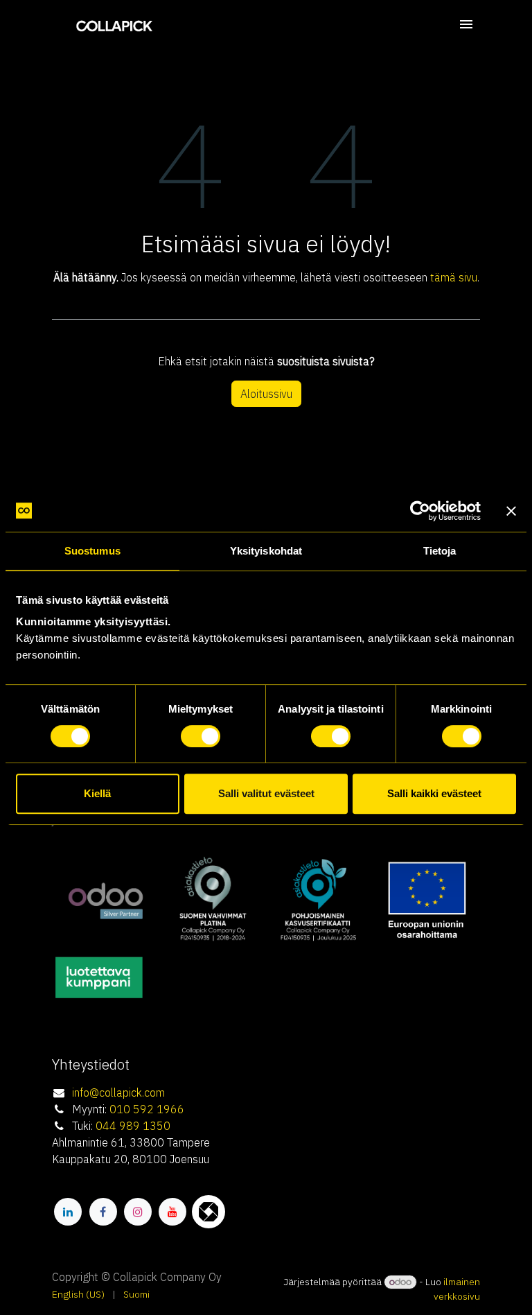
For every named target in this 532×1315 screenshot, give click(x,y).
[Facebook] (103, 1212)
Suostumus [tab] (92, 551)
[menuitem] (78, 1294)
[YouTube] (172, 1212)
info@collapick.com (118, 1092)
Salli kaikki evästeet (434, 793)
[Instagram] (138, 1212)
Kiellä (97, 793)
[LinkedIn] (68, 1212)
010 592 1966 (146, 1109)
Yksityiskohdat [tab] (266, 551)
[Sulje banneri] (511, 511)
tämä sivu (453, 277)
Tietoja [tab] (439, 551)
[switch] (200, 736)
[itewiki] (208, 1211)
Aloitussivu (266, 394)
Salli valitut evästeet (266, 793)
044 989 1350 (133, 1126)
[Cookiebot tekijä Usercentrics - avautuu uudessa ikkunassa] (420, 510)
